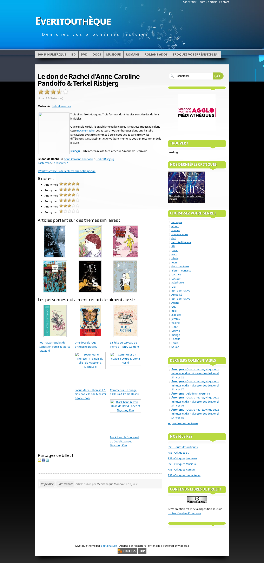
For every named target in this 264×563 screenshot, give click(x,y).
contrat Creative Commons (184, 513)
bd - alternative (61, 106)
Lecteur (176, 278)
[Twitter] (47, 461)
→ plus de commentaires (183, 423)
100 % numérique (51, 54)
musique (176, 222)
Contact (224, 2)
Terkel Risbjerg (105, 159)
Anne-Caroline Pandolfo (78, 159)
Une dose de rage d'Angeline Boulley (86, 344)
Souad (175, 347)
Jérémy (175, 319)
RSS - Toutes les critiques (183, 447)
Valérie (175, 323)
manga (175, 335)
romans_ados (179, 234)
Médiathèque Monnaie (111, 484)
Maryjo (75, 151)
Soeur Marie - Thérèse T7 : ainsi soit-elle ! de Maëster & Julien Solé (90, 394)
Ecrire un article (207, 2)
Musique (113, 54)
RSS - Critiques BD (178, 452)
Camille (175, 339)
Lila (173, 286)
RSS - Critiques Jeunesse (182, 458)
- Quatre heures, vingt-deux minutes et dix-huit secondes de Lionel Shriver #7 (195, 385)
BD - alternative (180, 290)
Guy (173, 306)
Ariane (175, 303)
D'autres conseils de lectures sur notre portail (66, 171)
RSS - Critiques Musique (182, 464)
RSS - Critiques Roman (181, 469)
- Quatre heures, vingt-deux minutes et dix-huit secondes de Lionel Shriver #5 (195, 414)
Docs (97, 54)
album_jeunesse (181, 270)
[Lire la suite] (186, 187)
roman (175, 230)
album (175, 226)
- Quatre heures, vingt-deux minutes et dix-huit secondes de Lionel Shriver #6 (195, 401)
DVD (84, 54)
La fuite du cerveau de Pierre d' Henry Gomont (124, 344)
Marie (174, 258)
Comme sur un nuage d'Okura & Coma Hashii (124, 392)
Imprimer (47, 484)
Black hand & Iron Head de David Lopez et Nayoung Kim (124, 441)
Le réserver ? (60, 163)
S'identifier (189, 2)
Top (142, 551)
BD (73, 54)
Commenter (65, 484)
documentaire (180, 266)
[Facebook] (43, 461)
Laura (174, 343)
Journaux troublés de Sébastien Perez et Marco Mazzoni (54, 346)
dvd (173, 238)
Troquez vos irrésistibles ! (195, 54)
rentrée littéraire (181, 242)
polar (174, 250)
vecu (174, 254)
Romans (132, 54)
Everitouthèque (73, 20)
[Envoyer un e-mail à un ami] (39, 461)
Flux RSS (129, 551)
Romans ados (156, 54)
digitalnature (109, 546)
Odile (174, 327)
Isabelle (176, 314)
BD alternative (85, 130)
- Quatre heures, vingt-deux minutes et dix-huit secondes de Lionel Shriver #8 (195, 373)
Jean (174, 262)
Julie (174, 311)
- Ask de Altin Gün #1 (190, 393)
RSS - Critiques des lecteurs (184, 475)
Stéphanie (177, 282)
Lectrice (176, 274)
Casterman (44, 163)
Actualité (176, 294)
